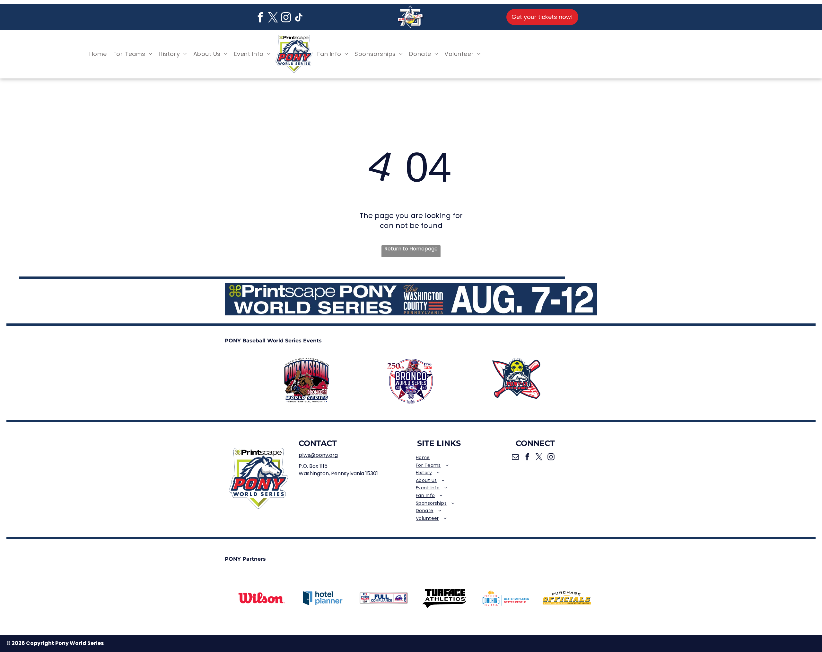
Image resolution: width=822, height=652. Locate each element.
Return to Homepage (411, 248)
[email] (515, 458)
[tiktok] (299, 18)
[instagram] (286, 18)
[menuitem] (98, 53)
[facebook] (260, 18)
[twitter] (273, 18)
